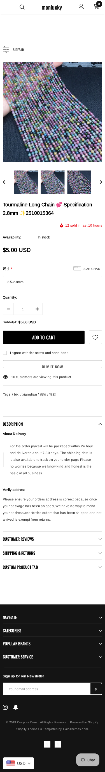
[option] (52, 112)
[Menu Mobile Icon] (6, 7)
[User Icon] (81, 7)
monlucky (52, 7)
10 (13, 377)
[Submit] (96, 688)
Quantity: (10, 297)
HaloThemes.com (75, 729)
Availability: (12, 237)
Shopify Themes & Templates (37, 729)
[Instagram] (5, 707)
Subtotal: (10, 322)
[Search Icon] (22, 7)
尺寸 (7, 269)
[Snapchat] (15, 707)
